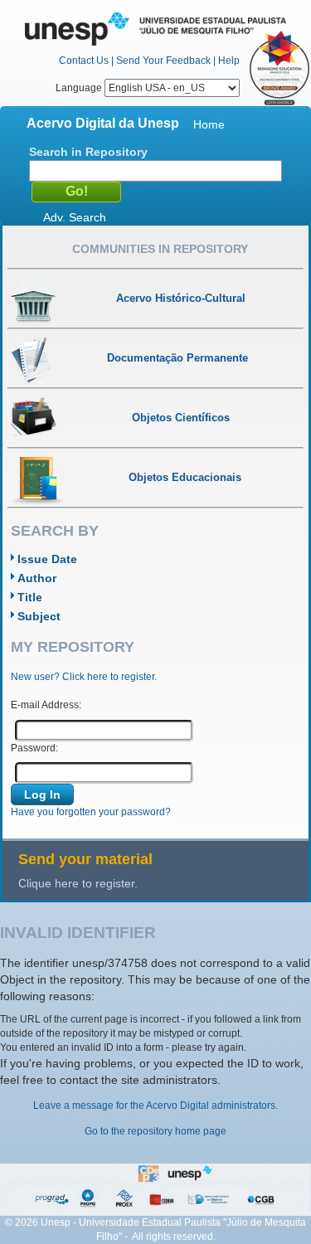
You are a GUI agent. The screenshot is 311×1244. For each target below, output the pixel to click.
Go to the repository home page (155, 1131)
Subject (39, 616)
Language (80, 88)
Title (29, 597)
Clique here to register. (78, 883)
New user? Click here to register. (84, 677)
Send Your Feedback (163, 60)
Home (209, 124)
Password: (34, 748)
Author (36, 578)
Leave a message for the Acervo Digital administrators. (155, 1105)
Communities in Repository (160, 248)
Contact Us (84, 60)
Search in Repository (88, 151)
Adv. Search (74, 217)
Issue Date (47, 559)
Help (229, 60)
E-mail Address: (46, 705)
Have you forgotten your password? (91, 812)
